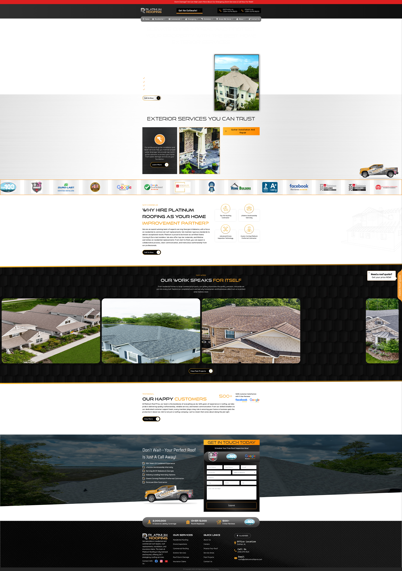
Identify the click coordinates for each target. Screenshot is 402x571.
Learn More (157, 165)
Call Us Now (148, 98)
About (241, 19)
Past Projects (209, 557)
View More (148, 419)
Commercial (175, 19)
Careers (207, 544)
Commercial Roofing (181, 548)
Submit (231, 505)
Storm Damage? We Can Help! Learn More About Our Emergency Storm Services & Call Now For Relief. (120, 2)
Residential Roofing (180, 540)
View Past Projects (198, 371)
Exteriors (207, 19)
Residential (159, 19)
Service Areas (209, 553)
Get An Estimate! (188, 10)
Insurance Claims (179, 561)
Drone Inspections (180, 544)
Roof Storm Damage (181, 557)
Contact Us (255, 19)
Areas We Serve (225, 19)
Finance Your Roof (211, 548)
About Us (207, 540)
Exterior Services (179, 553)
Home (147, 19)
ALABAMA (243, 535)
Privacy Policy (214, 569)
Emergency (192, 19)
